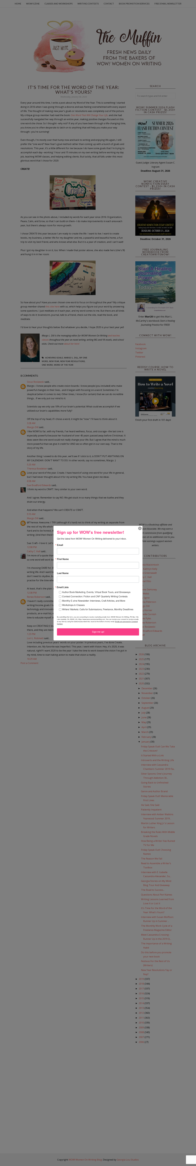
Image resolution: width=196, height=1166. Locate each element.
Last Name (63, 573)
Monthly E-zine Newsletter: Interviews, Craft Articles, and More (93, 600)
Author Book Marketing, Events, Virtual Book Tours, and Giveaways (96, 592)
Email (60, 545)
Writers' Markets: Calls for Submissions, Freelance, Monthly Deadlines (97, 609)
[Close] (140, 528)
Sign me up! (98, 632)
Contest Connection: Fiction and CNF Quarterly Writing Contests (95, 596)
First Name (63, 559)
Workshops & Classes (73, 605)
